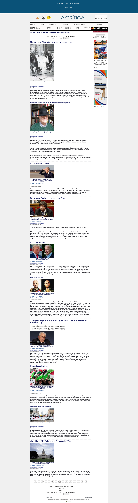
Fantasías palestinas (39, 366)
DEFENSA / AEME (59, 28)
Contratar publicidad (88, 497)
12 (74, 481)
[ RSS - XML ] (71, 499)
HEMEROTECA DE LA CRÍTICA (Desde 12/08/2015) (100, 37)
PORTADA (32, 24)
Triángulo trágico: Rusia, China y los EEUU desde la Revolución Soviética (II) (48, 326)
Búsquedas (66, 499)
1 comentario (35, 368)
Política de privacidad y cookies (79, 499)
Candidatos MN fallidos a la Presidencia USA (50, 441)
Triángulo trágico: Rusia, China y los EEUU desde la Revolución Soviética (48, 324)
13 (78, 481)
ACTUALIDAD (52, 24)
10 (66, 481)
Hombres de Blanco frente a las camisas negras (51, 42)
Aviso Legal (87, 499)
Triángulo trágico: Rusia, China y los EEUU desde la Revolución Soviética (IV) (48, 329)
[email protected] (69, 7)
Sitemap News (61, 499)
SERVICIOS (99, 24)
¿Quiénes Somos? (49, 497)
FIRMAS (42, 24)
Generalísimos (36, 277)
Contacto (68, 500)
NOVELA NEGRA (78, 28)
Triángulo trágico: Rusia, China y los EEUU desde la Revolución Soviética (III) (48, 328)
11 (70, 481)
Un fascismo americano (40, 407)
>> (86, 481)
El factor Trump (37, 242)
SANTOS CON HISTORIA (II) (68, 28)
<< (35, 481)
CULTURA (65, 24)
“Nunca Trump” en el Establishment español (50, 103)
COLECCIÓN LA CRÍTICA (79, 24)
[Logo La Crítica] (69, 501)
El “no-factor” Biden (39, 163)
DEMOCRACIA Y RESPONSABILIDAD (35, 28)
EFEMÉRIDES (87, 27)
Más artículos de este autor (35, 87)
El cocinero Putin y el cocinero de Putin (47, 198)
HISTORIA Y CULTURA (49, 28)
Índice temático (56, 499)
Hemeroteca (51, 499)
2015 (60, 490)
